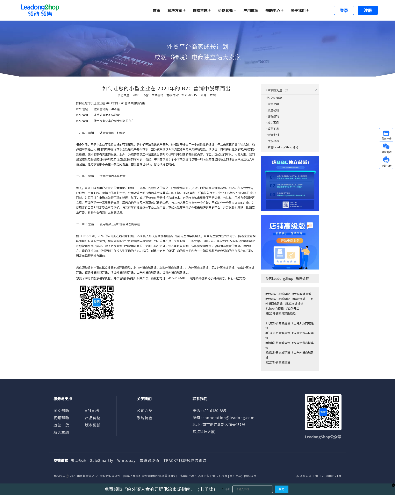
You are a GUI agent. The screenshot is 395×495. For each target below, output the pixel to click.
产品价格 (93, 417)
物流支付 (273, 135)
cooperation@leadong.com (228, 417)
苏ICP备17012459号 (212, 476)
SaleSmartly (101, 460)
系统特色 (144, 417)
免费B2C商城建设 (278, 294)
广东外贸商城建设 (278, 333)
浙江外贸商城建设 (278, 352)
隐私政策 (250, 476)
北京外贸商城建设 (278, 323)
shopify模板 (276, 308)
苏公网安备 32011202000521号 (319, 476)
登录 (344, 10)
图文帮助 (61, 410)
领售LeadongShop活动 (282, 147)
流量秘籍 (273, 110)
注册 (368, 10)
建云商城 (300, 299)
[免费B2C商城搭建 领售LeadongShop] (290, 183)
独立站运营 (274, 98)
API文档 (92, 410)
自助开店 (293, 308)
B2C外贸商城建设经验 (281, 313)
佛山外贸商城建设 (279, 343)
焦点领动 (82, 267)
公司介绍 (144, 410)
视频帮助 (61, 417)
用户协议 (236, 476)
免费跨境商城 (302, 294)
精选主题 (61, 432)
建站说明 (273, 104)
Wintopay (126, 460)
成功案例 (273, 122)
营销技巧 (273, 116)
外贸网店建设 (274, 303)
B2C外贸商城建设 (113, 267)
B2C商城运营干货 (276, 90)
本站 (213, 95)
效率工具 (273, 129)
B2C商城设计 (294, 303)
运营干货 (61, 425)
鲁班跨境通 (149, 460)
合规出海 (273, 141)
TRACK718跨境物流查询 (184, 460)
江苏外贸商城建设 (278, 362)
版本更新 (93, 425)
